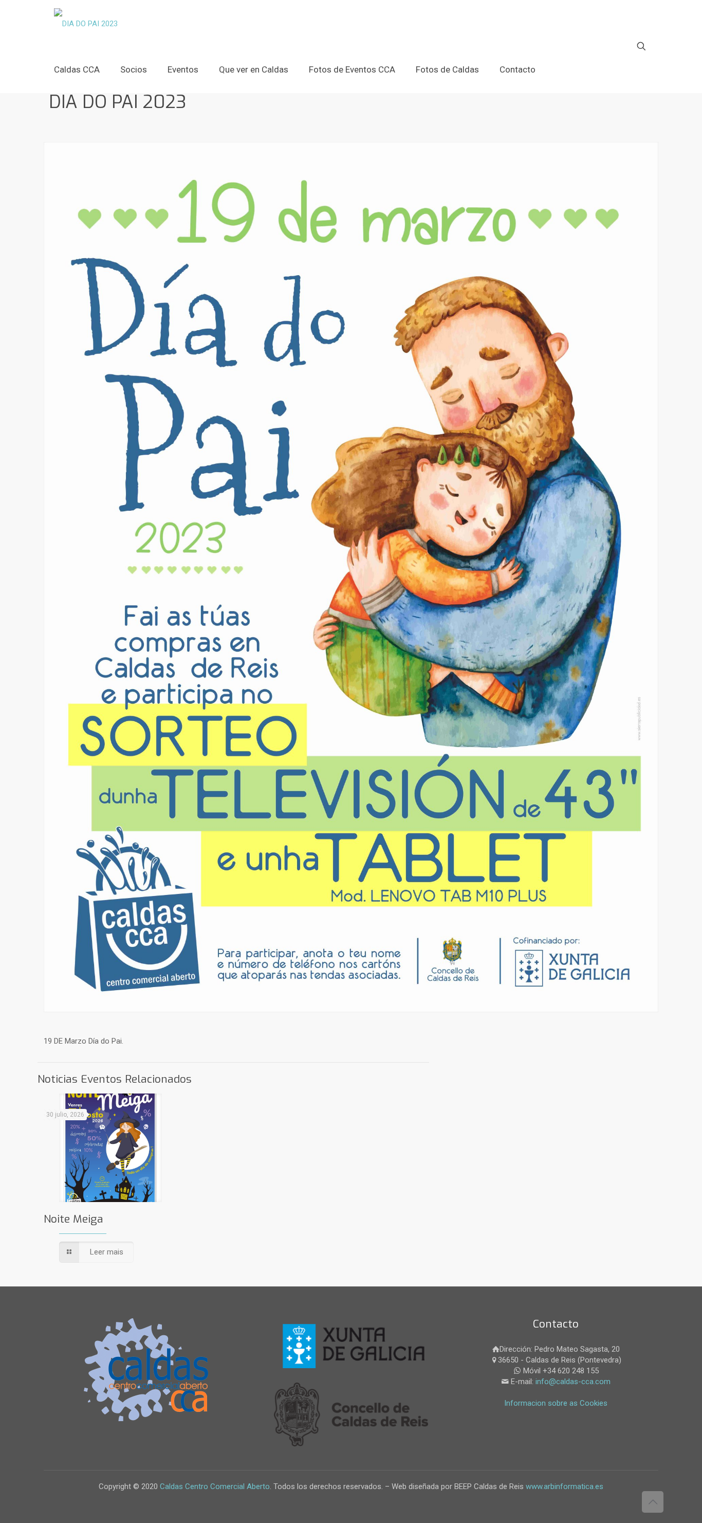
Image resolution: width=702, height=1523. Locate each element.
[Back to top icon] (652, 1502)
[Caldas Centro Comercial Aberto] (86, 23)
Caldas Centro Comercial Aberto (215, 1486)
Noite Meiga (73, 1219)
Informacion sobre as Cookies (555, 1403)
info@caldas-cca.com (573, 1381)
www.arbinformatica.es (563, 1486)
